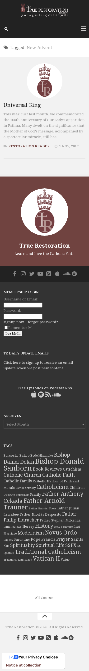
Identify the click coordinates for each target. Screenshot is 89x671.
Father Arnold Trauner (34, 504)
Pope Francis (43, 539)
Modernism (31, 533)
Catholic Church (22, 475)
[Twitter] (32, 274)
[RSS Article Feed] (49, 274)
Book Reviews (47, 469)
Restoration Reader (29, 146)
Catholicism (53, 487)
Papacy (8, 539)
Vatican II (46, 558)
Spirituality (22, 545)
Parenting (22, 539)
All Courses (44, 598)
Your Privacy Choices (38, 657)
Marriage (10, 533)
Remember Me (20, 328)
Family (35, 494)
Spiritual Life (50, 545)
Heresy (28, 526)
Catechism (72, 469)
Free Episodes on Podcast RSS (44, 388)
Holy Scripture (63, 526)
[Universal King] (44, 81)
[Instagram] (23, 274)
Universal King (22, 105)
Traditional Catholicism (48, 552)
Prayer (63, 539)
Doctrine (9, 494)
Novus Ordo (61, 532)
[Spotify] (74, 274)
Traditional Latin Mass (18, 559)
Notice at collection (24, 665)
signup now (14, 322)
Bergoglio (11, 455)
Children (77, 488)
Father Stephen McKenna (60, 520)
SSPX (70, 545)
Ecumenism (22, 494)
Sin (6, 545)
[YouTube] (40, 274)
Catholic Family (18, 481)
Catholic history (26, 488)
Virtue (65, 559)
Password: (12, 310)
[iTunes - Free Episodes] (57, 274)
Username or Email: (21, 299)
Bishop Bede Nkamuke (36, 455)
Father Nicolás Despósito (40, 514)
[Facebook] (15, 274)
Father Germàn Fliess (42, 508)
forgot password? (43, 322)
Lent (77, 526)
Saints (77, 539)
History (44, 526)
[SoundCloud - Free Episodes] (66, 274)
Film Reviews (13, 526)
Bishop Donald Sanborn (44, 464)
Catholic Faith (58, 475)
